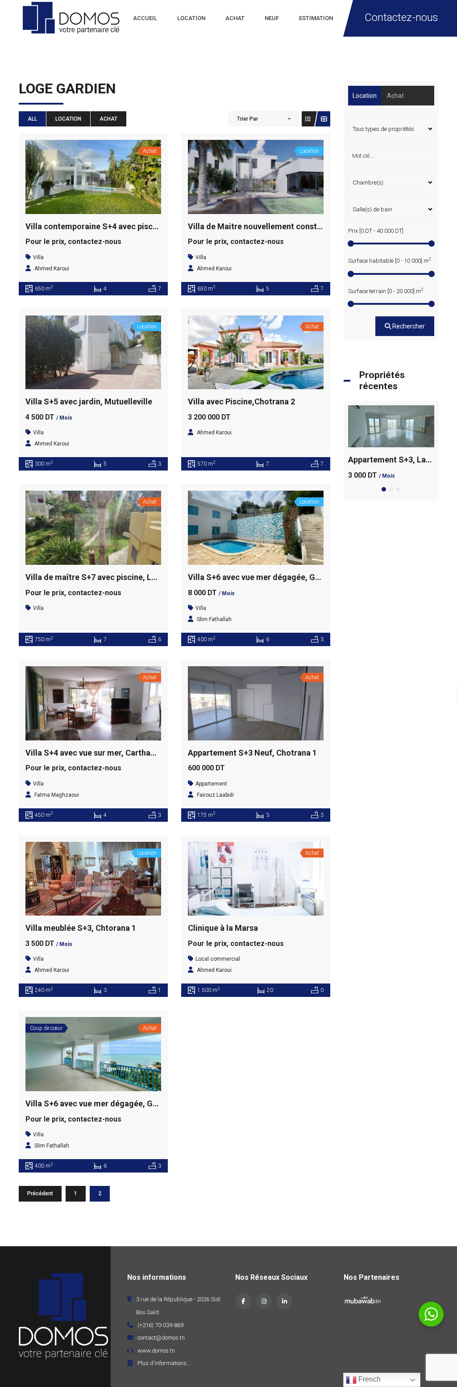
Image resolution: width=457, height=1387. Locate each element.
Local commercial (217, 959)
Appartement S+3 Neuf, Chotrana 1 (252, 752)
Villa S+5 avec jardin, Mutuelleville (88, 401)
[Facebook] (243, 1301)
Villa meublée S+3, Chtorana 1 (80, 928)
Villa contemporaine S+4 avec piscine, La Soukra (115, 226)
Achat (108, 119)
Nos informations (156, 1277)
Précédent (40, 1193)
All (32, 119)
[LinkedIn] (284, 1301)
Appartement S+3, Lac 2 (392, 459)
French (369, 1379)
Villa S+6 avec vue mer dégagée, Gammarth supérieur (287, 577)
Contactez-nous (401, 17)
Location (68, 119)
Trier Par (247, 119)
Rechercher (408, 326)
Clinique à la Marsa (223, 928)
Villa (38, 257)
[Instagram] (264, 1301)
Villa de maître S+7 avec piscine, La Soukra (104, 577)
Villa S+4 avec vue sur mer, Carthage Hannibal (109, 752)
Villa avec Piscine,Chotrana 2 (241, 401)
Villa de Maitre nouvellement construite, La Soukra (282, 226)
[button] (383, 489)
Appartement (211, 784)
